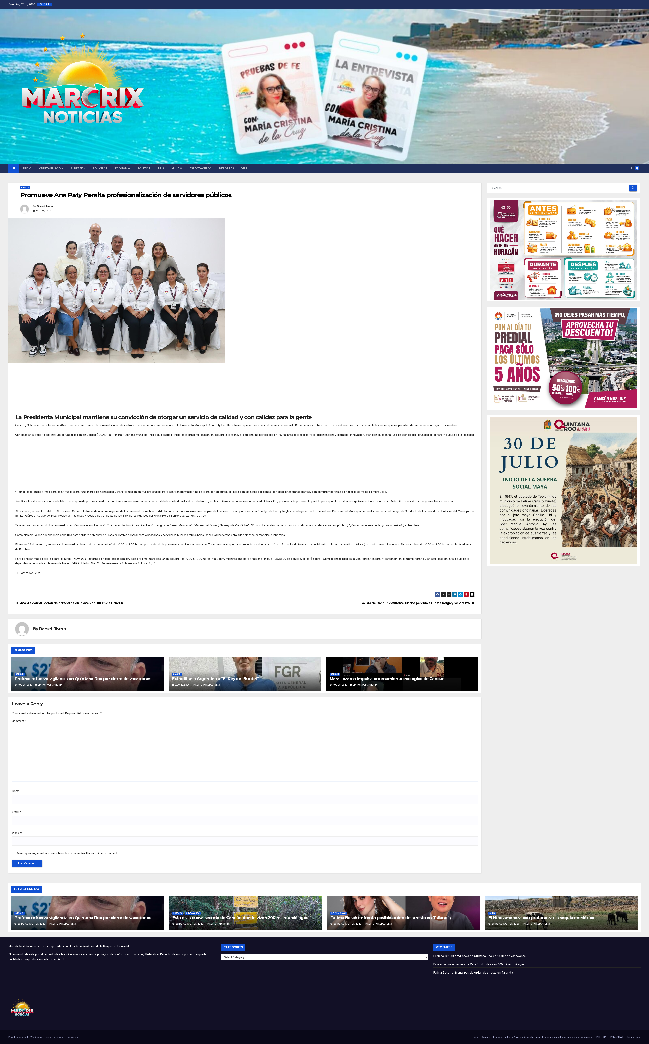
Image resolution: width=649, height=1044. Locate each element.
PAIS (161, 168)
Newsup (57, 1037)
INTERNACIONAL (338, 913)
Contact (485, 1037)
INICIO (27, 168)
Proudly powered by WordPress (25, 1037)
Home (475, 1037)
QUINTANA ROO (50, 168)
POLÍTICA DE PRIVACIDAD (609, 1037)
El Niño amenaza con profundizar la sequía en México (541, 917)
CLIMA (492, 913)
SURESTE (77, 168)
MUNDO (177, 168)
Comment (19, 721)
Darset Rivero (45, 206)
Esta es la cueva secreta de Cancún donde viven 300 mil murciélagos (240, 917)
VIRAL (245, 168)
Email (16, 811)
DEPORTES (226, 168)
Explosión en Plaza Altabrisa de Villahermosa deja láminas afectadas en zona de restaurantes (543, 1037)
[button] (631, 168)
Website (17, 832)
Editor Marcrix (219, 924)
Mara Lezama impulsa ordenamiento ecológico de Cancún (387, 678)
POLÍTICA (144, 168)
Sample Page (634, 1037)
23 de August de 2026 (32, 924)
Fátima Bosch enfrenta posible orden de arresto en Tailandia (390, 917)
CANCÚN (25, 188)
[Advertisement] (116, 389)
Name (17, 791)
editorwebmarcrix (50, 685)
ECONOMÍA (122, 168)
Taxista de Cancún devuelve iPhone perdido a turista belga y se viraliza (415, 603)
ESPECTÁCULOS (200, 168)
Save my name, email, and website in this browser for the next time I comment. (67, 853)
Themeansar (72, 1037)
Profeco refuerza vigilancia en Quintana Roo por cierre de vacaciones (83, 678)
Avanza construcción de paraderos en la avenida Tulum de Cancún (71, 603)
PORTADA (177, 913)
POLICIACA (100, 168)
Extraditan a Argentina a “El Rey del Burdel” (215, 678)
